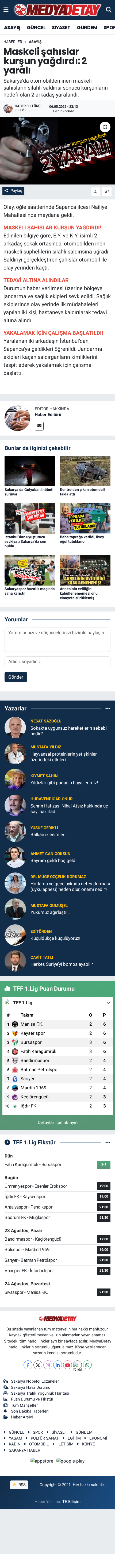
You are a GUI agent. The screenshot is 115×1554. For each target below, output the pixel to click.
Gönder (15, 677)
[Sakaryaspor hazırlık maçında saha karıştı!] (30, 570)
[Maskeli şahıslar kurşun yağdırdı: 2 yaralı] (57, 150)
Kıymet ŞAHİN (44, 776)
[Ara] (109, 9)
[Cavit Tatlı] (15, 960)
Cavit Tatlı (41, 957)
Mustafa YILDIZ (45, 747)
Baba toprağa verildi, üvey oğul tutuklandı (82, 539)
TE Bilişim (71, 1501)
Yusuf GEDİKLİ (44, 827)
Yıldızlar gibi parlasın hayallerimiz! (64, 782)
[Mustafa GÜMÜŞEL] (15, 908)
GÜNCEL (36, 27)
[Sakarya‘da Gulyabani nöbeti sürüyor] (30, 471)
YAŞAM (15, 1438)
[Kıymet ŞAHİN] (15, 779)
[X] (37, 1364)
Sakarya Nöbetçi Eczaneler (35, 1381)
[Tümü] (107, 708)
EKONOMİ (98, 1438)
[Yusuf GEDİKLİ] (15, 830)
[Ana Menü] (6, 9)
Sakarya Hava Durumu (30, 1387)
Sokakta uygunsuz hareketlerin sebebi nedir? (68, 730)
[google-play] (70, 1461)
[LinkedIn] (57, 1364)
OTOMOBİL (39, 1444)
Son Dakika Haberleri (30, 1411)
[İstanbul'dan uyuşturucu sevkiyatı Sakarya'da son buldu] (30, 518)
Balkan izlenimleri (48, 834)
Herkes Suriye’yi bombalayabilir (61, 964)
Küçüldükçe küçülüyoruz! (55, 938)
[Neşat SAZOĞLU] (15, 727)
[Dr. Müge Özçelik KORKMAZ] (15, 882)
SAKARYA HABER (24, 1450)
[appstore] (42, 1461)
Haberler (12, 42)
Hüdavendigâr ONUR (51, 799)
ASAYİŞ (12, 27)
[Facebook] (28, 1364)
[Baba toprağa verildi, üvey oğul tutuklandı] (85, 518)
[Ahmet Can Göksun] (15, 856)
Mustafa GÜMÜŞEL (49, 905)
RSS (21, 1484)
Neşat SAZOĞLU (46, 721)
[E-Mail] (39, 426)
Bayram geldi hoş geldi (53, 860)
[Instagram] (47, 1364)
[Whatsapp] (87, 1364)
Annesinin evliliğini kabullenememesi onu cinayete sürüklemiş (79, 593)
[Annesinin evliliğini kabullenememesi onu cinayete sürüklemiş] (85, 570)
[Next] (77, 1364)
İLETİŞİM (65, 1444)
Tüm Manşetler (24, 1405)
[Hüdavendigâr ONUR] (15, 804)
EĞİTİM (74, 1438)
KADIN (15, 1444)
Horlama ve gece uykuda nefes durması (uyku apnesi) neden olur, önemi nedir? (70, 886)
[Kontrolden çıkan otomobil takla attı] (85, 471)
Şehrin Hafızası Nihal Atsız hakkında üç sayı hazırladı (69, 808)
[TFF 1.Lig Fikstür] (107, 1142)
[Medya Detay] (57, 10)
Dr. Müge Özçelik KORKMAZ (58, 876)
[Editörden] (15, 934)
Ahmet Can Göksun (50, 853)
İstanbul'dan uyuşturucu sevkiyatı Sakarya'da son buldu (25, 541)
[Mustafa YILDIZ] (15, 753)
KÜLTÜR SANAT (45, 1438)
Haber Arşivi (22, 1417)
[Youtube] (67, 1364)
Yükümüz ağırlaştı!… (50, 912)
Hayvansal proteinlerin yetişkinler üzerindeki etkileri (63, 756)
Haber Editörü (48, 414)
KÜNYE (88, 1444)
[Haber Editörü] (17, 417)
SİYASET (61, 27)
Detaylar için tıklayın (58, 1122)
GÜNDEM (87, 27)
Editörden (41, 931)
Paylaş (16, 190)
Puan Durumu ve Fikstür (32, 1399)
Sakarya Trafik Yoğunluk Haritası (40, 1393)
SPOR (38, 1432)
